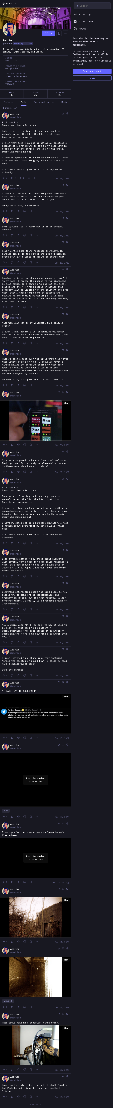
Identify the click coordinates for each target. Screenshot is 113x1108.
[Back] (3, 3)
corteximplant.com (23, 44)
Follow (49, 33)
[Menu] (65, 33)
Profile (11, 3)
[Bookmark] (35, 178)
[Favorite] (18, 211)
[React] (29, 178)
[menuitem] (35, 780)
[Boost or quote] (12, 211)
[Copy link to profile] (59, 33)
